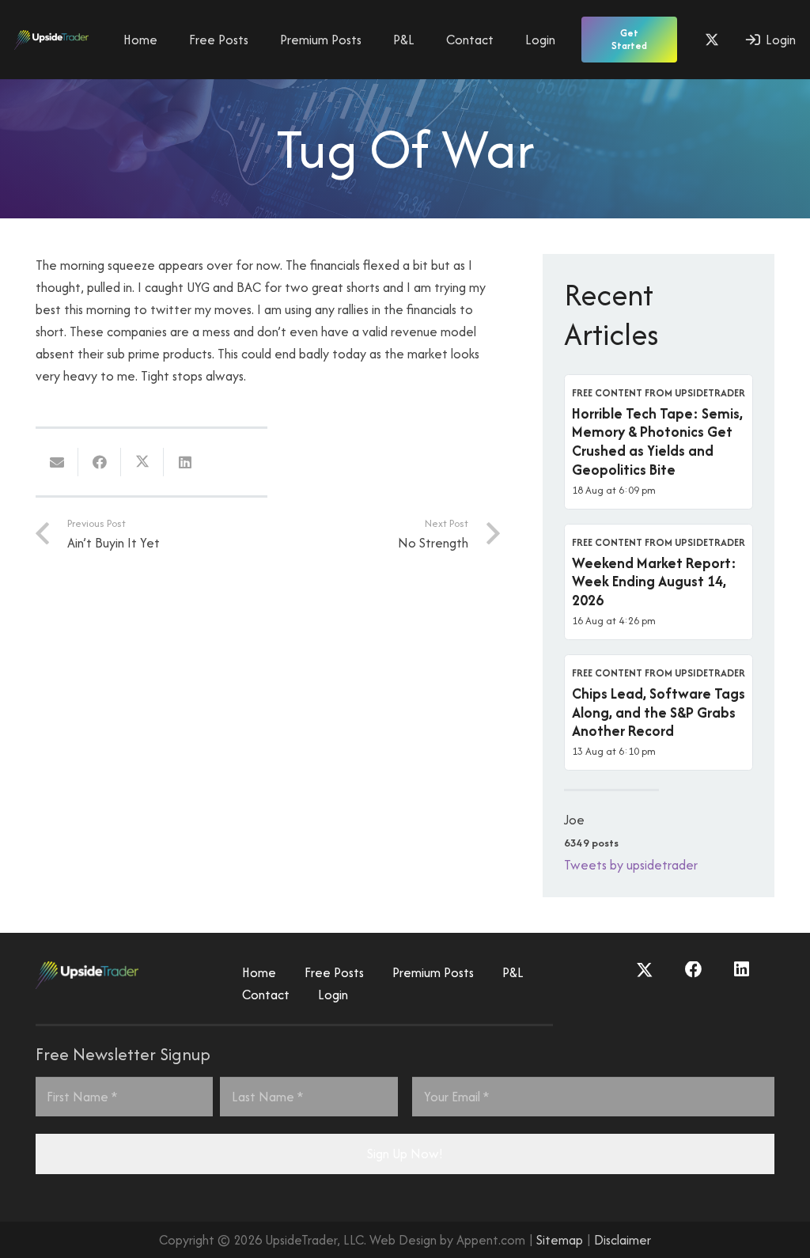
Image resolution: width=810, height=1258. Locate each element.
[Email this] (57, 462)
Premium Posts (433, 972)
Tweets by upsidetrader (631, 864)
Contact (266, 994)
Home (259, 972)
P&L (513, 972)
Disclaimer (622, 1239)
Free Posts (334, 972)
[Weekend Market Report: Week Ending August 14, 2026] (658, 582)
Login (333, 994)
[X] (712, 39)
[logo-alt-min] (51, 40)
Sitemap (559, 1239)
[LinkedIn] (741, 970)
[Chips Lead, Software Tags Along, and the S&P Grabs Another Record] (658, 712)
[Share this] (99, 462)
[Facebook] (693, 970)
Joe (574, 819)
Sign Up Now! (405, 1153)
